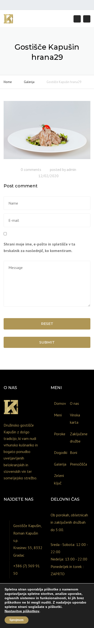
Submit (47, 342)
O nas (74, 403)
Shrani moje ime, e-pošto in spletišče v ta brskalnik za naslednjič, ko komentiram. (39, 247)
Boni (73, 452)
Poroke (59, 433)
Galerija (29, 82)
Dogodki (60, 452)
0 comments (31, 169)
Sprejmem (16, 620)
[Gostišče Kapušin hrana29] (47, 132)
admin (71, 169)
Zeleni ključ (59, 479)
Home (8, 82)
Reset (47, 323)
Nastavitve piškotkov (22, 611)
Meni (58, 415)
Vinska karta (75, 419)
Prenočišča (76, 464)
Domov (60, 403)
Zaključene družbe (76, 437)
